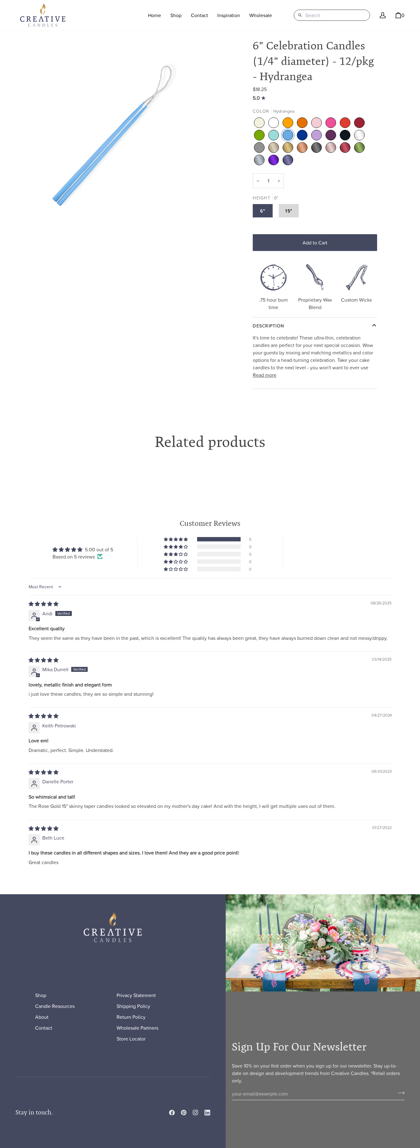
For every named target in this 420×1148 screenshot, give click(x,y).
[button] (176, 15)
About (41, 1017)
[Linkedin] (207, 1112)
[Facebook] (172, 1112)
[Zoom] (113, 135)
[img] (260, 98)
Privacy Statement (136, 995)
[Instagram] (195, 1112)
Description (268, 326)
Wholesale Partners (137, 1027)
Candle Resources (55, 1006)
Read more (264, 374)
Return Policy (131, 1017)
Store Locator (131, 1038)
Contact (43, 1027)
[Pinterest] (184, 1112)
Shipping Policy (133, 1006)
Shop (40, 995)
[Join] (399, 1093)
